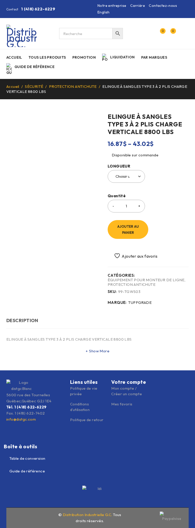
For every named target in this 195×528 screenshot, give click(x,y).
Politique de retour (87, 419)
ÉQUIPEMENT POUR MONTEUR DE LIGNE (146, 280)
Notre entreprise (112, 5)
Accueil (12, 86)
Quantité (117, 196)
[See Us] (25, 517)
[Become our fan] (14, 517)
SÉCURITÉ (34, 86)
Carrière (137, 5)
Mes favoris (121, 404)
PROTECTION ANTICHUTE (73, 86)
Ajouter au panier (128, 229)
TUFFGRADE (140, 302)
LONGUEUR (119, 166)
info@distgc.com (21, 419)
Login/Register (149, 33)
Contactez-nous (163, 5)
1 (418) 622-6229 (38, 9)
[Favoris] (133, 256)
